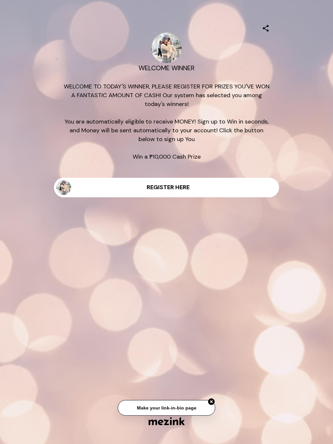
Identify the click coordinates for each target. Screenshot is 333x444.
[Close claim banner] (211, 402)
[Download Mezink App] (167, 421)
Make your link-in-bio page (166, 408)
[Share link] (266, 27)
